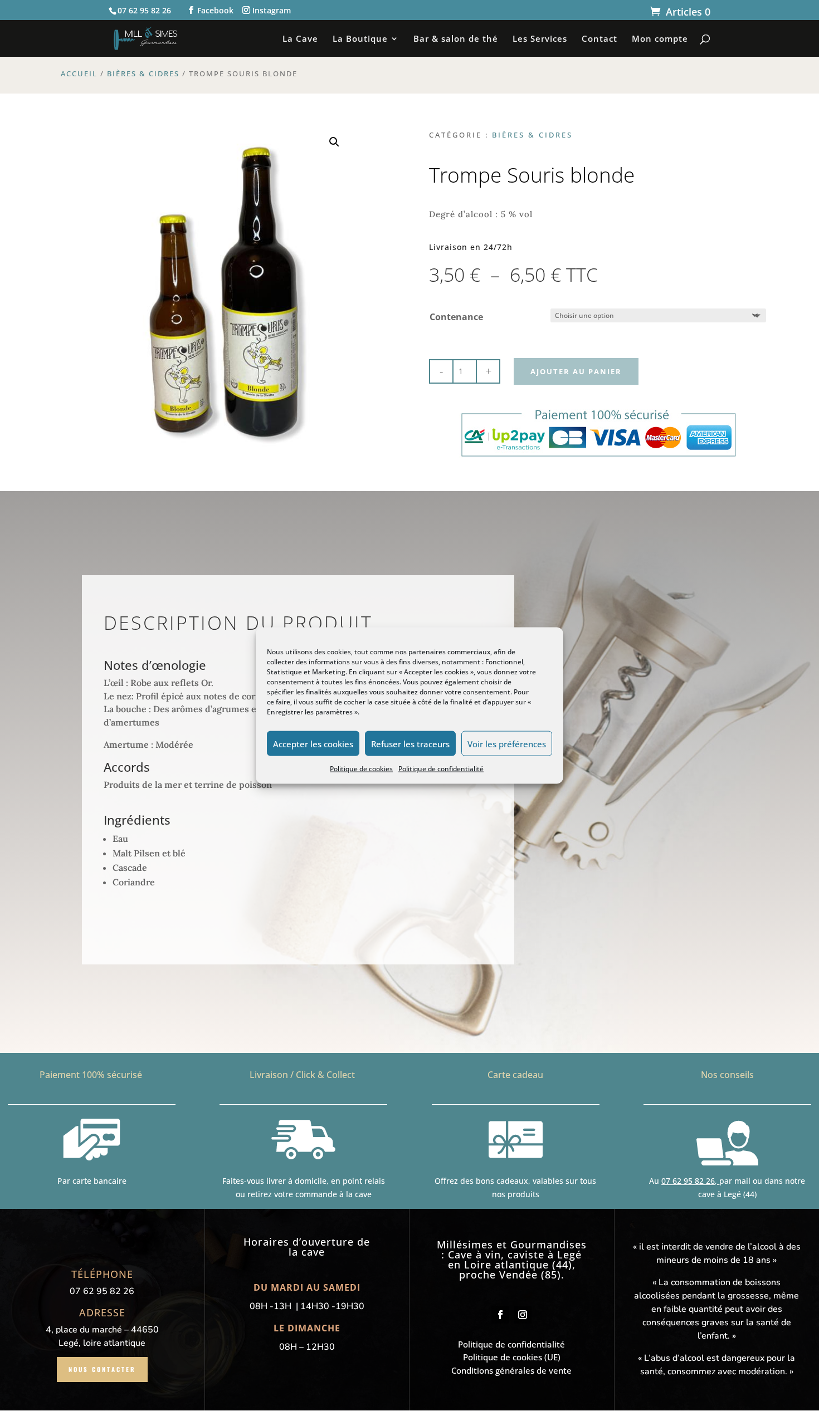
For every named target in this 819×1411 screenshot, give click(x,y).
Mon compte (660, 39)
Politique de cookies (361, 768)
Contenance (456, 317)
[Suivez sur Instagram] (523, 1315)
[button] (334, 142)
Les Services (540, 39)
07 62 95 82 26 (688, 1180)
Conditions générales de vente (511, 1370)
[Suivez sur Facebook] (500, 1315)
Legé (569, 1254)
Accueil (79, 73)
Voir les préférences (506, 743)
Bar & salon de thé (455, 39)
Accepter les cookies (313, 743)
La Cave (300, 39)
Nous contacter (102, 1369)
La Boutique (360, 39)
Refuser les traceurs (410, 743)
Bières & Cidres (143, 73)
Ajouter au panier (576, 371)
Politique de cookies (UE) (511, 1357)
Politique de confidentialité (441, 768)
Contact (599, 39)
